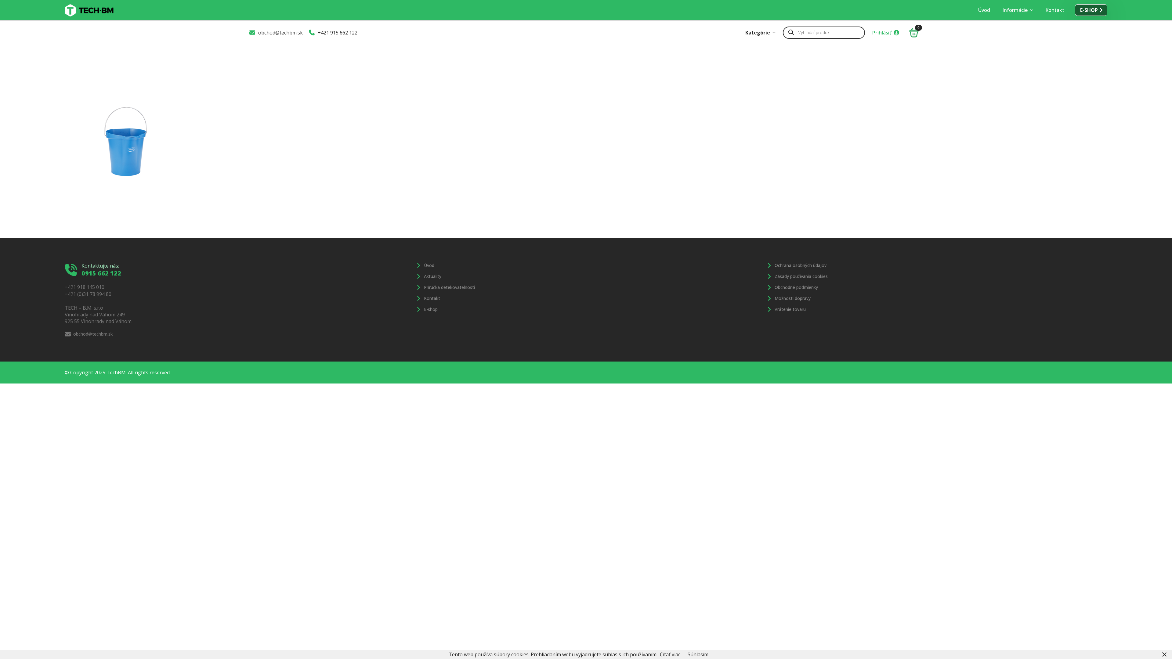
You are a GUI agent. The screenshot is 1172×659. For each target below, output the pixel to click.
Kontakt (1054, 10)
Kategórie (757, 32)
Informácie (1015, 10)
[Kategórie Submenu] (776, 32)
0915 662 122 (101, 273)
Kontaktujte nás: (100, 265)
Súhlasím (698, 654)
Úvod (984, 10)
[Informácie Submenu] (1033, 10)
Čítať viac (670, 654)
